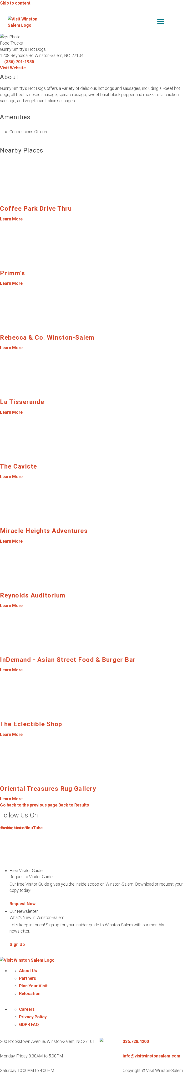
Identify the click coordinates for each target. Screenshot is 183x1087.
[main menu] (160, 22)
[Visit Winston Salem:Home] (24, 22)
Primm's (12, 273)
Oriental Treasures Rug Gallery (48, 788)
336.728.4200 (136, 1041)
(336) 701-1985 (19, 61)
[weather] (172, 22)
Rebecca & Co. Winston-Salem (47, 337)
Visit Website (13, 67)
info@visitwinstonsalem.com (151, 1055)
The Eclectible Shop (31, 724)
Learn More (11, 218)
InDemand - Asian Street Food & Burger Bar (68, 659)
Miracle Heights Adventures (44, 530)
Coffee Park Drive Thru (36, 208)
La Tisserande (22, 401)
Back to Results (44, 804)
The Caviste (18, 466)
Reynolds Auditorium (33, 595)
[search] (150, 22)
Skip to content (15, 2)
